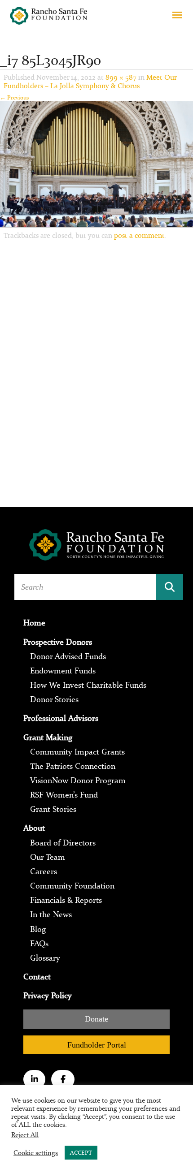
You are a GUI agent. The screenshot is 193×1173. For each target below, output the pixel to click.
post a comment (139, 235)
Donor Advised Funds (68, 656)
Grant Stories (53, 809)
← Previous (14, 97)
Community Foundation (72, 886)
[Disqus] (96, 364)
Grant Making (47, 737)
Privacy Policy (47, 995)
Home (34, 623)
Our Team (47, 857)
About (34, 828)
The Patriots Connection (72, 766)
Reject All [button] (25, 1134)
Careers (43, 871)
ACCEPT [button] (81, 1152)
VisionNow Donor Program (78, 780)
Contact (37, 977)
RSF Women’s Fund (64, 795)
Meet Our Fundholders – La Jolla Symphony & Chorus (90, 82)
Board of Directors (63, 843)
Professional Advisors (60, 718)
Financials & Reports (66, 900)
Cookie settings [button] (35, 1153)
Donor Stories (54, 699)
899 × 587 (120, 77)
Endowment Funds (63, 671)
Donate (96, 1018)
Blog (38, 929)
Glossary (45, 958)
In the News (51, 914)
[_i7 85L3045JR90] (96, 163)
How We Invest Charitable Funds (88, 685)
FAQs (39, 944)
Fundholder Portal (96, 1044)
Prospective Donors (57, 642)
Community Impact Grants (77, 752)
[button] (177, 14)
